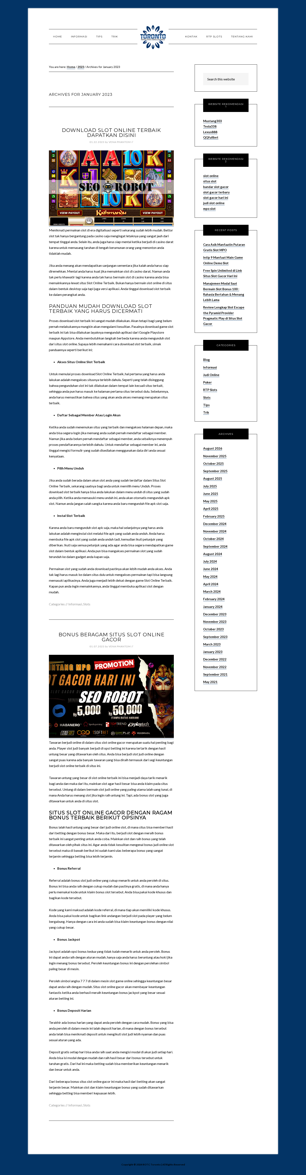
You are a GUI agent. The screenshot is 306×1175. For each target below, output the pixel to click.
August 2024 (212, 554)
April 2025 (210, 508)
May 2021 (210, 682)
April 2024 (210, 584)
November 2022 (214, 667)
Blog (206, 359)
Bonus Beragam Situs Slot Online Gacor (111, 637)
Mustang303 (212, 121)
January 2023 (213, 652)
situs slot (209, 181)
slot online (211, 176)
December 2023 (214, 614)
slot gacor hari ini (215, 197)
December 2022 (214, 659)
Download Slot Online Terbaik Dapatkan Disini (111, 132)
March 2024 (212, 591)
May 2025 (210, 501)
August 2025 (212, 478)
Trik (206, 412)
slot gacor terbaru (216, 192)
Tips (206, 405)
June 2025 (210, 493)
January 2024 (213, 606)
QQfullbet (210, 137)
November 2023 (214, 621)
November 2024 (214, 531)
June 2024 (210, 569)
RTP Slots (210, 390)
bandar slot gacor (216, 187)
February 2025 (214, 516)
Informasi (75, 604)
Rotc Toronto (153, 36)
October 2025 (213, 463)
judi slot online (214, 203)
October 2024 (213, 539)
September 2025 (215, 471)
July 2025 (210, 486)
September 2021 (215, 674)
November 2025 (214, 456)
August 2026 (212, 448)
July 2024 (210, 561)
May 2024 (210, 576)
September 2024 (215, 546)
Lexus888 (210, 132)
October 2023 (213, 629)
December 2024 (214, 524)
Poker (207, 382)
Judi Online (211, 375)
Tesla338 (209, 126)
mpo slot (209, 208)
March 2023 (212, 644)
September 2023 (215, 637)
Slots (86, 604)
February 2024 (214, 599)
